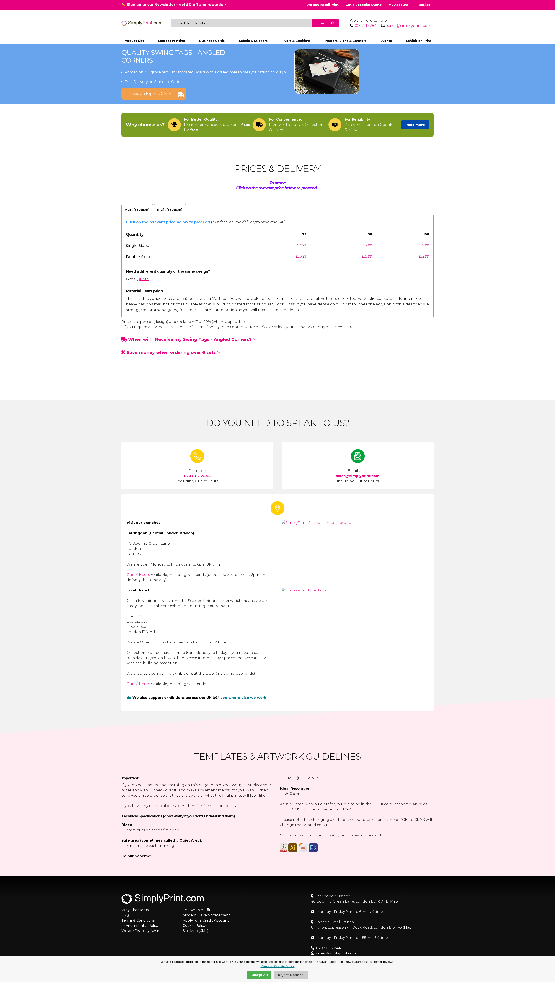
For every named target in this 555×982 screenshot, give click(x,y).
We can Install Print (323, 5)
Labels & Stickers (253, 41)
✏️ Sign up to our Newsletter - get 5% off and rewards (173, 5)
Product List (134, 41)
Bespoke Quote (364, 5)
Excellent (364, 125)
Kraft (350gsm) (169, 210)
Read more (415, 125)
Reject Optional (291, 975)
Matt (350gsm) (137, 210)
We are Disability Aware (141, 931)
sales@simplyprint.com (409, 25)
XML (203, 931)
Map (394, 901)
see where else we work (243, 698)
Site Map (190, 931)
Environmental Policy (140, 926)
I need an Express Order (149, 94)
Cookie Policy (194, 926)
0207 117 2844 (367, 25)
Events (386, 41)
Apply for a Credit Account (206, 920)
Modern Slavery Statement (206, 915)
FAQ (125, 915)
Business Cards (212, 41)
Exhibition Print (418, 41)
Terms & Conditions (138, 920)
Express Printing (171, 41)
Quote (143, 279)
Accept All (259, 975)
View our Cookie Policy (278, 966)
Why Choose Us (135, 910)
